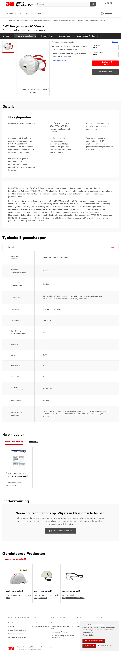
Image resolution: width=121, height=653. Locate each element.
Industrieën (25, 14)
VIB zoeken (54, 623)
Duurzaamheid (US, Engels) (17, 637)
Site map (79, 626)
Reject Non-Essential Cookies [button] (93, 640)
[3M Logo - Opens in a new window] (19, 4)
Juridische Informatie (23, 647)
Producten (11, 14)
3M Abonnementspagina (40, 626)
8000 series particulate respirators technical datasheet (18, 475)
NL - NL (106, 3)
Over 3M (11, 623)
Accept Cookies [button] (89, 645)
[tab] (14, 442)
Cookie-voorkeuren (47, 647)
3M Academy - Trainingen (59, 632)
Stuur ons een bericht (63, 531)
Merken (38, 14)
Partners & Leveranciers (16, 634)
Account (108, 14)
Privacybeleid (35, 647)
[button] (105, 645)
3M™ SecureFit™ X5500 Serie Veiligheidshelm (46, 597)
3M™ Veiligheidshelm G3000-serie (18, 597)
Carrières (11, 626)
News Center (36, 623)
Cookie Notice (88, 635)
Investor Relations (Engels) (17, 630)
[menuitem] (6, 36)
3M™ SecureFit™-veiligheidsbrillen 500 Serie (73, 597)
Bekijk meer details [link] (59, 60)
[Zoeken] (93, 4)
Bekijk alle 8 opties (107, 63)
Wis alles (115, 42)
